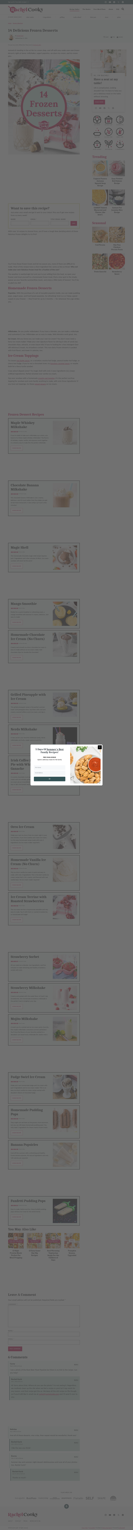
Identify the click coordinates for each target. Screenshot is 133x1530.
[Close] (100, 747)
